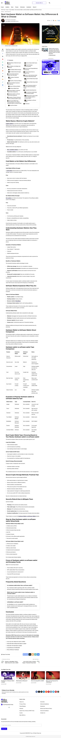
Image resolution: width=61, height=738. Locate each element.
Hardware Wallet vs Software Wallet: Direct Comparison (13, 91)
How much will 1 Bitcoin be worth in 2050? (16, 641)
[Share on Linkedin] (2, 65)
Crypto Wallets (8, 11)
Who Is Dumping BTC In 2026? (37, 680)
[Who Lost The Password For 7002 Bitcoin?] (53, 675)
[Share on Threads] (2, 76)
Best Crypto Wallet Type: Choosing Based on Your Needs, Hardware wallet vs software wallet (14, 102)
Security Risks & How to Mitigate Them (29, 72)
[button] (2, 2)
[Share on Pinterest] (2, 59)
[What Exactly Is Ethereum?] (23, 675)
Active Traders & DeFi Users (31, 62)
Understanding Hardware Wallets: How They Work (13, 74)
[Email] (55, 21)
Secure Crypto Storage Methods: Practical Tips (31, 69)
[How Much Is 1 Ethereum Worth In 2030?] (8, 675)
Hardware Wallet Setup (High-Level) (31, 79)
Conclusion (27, 103)
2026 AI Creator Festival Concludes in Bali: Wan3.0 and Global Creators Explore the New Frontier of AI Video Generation (54, 51)
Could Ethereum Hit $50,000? (13, 647)
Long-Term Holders (13, 105)
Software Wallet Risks (14, 88)
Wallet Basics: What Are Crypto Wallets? (14, 63)
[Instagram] (41, 692)
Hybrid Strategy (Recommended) (28, 66)
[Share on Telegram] (2, 73)
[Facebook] (37, 692)
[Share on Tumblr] (2, 67)
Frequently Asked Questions (30, 90)
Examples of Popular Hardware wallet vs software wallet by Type (14, 98)
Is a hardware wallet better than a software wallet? (30, 93)
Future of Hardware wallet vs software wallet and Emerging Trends (30, 86)
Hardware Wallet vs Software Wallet (27, 516)
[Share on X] (53, 21)
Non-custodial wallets (12, 149)
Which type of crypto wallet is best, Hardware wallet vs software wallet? (31, 97)
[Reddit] (46, 692)
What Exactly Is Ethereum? (21, 680)
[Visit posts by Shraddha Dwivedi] (3, 20)
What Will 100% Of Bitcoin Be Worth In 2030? (16, 643)
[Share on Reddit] (2, 70)
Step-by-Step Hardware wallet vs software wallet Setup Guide (30, 76)
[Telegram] (53, 692)
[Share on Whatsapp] (2, 62)
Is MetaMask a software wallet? (30, 101)
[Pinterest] (49, 692)
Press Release (52, 55)
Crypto (2, 11)
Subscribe (4, 728)
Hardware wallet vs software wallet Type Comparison (13, 94)
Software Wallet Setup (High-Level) (31, 82)
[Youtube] (56, 692)
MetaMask (18, 301)
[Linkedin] (44, 692)
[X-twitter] (39, 692)
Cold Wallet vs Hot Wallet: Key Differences (13, 67)
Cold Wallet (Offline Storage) (15, 69)
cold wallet (9, 170)
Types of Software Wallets (15, 86)
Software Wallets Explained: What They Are (13, 83)
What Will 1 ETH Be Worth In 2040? (14, 645)
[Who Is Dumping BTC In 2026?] (38, 675)
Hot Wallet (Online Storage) (15, 71)
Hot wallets (8, 198)
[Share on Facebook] (51, 21)
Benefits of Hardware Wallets (16, 80)
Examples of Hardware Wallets (13, 78)
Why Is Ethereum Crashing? (13, 649)
